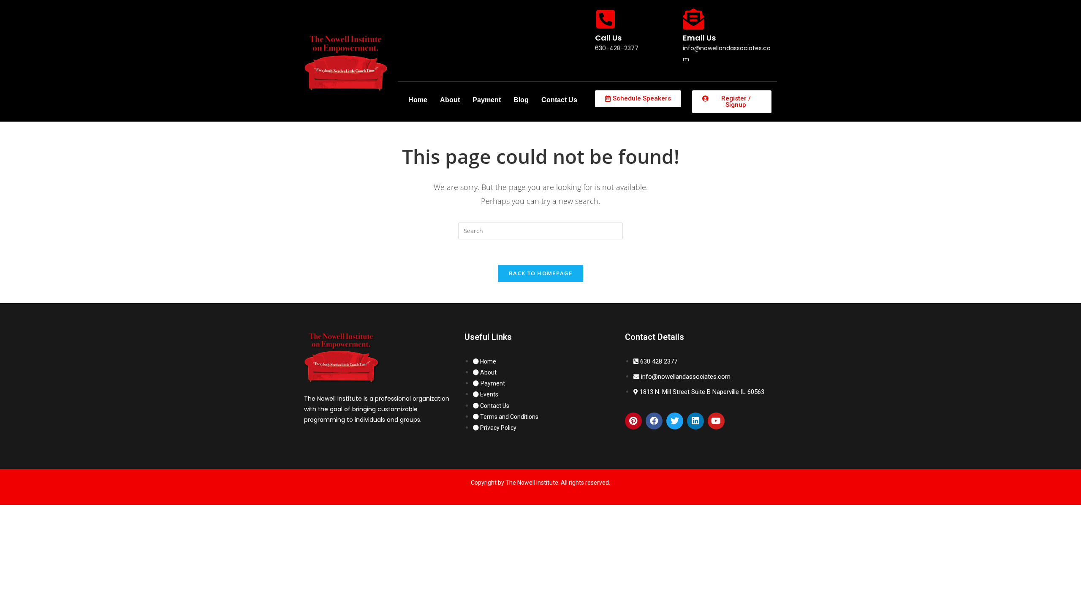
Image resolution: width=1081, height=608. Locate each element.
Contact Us (559, 99)
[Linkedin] (695, 421)
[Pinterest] (633, 421)
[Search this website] (540, 230)
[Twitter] (674, 421)
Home (417, 99)
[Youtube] (716, 421)
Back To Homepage (540, 273)
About (450, 99)
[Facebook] (654, 421)
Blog (521, 99)
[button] (638, 98)
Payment (487, 99)
